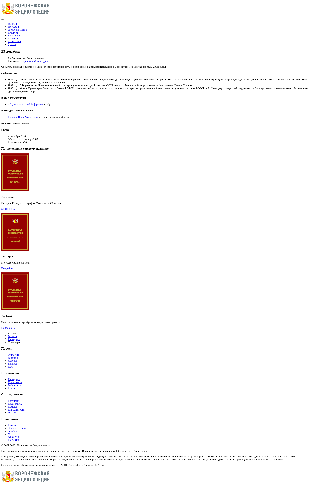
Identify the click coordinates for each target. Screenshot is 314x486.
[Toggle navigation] (2, 19)
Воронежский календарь (34, 61)
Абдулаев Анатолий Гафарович (25, 104)
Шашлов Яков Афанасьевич (23, 117)
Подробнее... (8, 208)
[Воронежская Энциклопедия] (25, 15)
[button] (157, 73)
